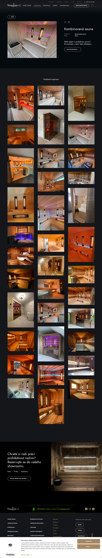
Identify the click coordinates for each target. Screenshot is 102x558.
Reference (55, 522)
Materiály (51, 1)
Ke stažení (55, 528)
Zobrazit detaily (25, 555)
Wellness (33, 527)
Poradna (59, 1)
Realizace (46, 5)
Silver (76, 35)
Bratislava (24, 471)
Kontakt (79, 1)
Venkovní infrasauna (37, 523)
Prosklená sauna (12, 531)
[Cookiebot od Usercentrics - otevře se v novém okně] (10, 555)
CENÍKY (55, 5)
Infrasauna (11, 527)
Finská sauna (11, 519)
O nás (73, 1)
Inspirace (37, 5)
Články (66, 1)
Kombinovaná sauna (80, 34)
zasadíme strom (64, 509)
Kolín (9, 471)
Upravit (88, 546)
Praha (16, 471)
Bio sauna (10, 535)
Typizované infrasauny (37, 535)
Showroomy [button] (64, 5)
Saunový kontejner (36, 531)
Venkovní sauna (12, 523)
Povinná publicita (57, 536)
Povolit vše (89, 541)
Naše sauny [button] (27, 5)
